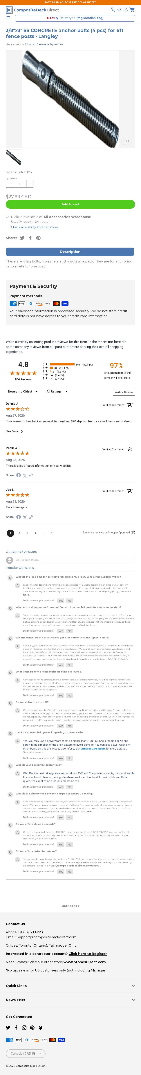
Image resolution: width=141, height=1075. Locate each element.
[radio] (70, 364)
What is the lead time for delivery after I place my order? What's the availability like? (68, 576)
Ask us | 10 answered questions (45, 44)
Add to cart (70, 204)
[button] (132, 9)
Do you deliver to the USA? (32, 702)
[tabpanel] (70, 266)
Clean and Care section (93, 748)
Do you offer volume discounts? (36, 824)
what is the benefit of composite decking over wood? (49, 671)
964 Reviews (28, 379)
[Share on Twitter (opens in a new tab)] (25, 475)
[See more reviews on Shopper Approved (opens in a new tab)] (31, 475)
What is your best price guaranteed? (39, 765)
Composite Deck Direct (30, 1065)
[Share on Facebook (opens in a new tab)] (18, 475)
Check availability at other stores (34, 227)
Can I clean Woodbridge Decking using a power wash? (49, 732)
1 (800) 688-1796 (30, 932)
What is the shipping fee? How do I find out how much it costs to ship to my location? (68, 607)
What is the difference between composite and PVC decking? (54, 793)
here (26, 594)
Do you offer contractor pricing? (36, 851)
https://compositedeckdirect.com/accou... (75, 865)
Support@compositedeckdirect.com (47, 937)
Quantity (11, 178)
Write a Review (124, 392)
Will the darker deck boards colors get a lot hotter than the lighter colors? (62, 637)
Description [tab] (70, 252)
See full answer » (118, 658)
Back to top (70, 906)
